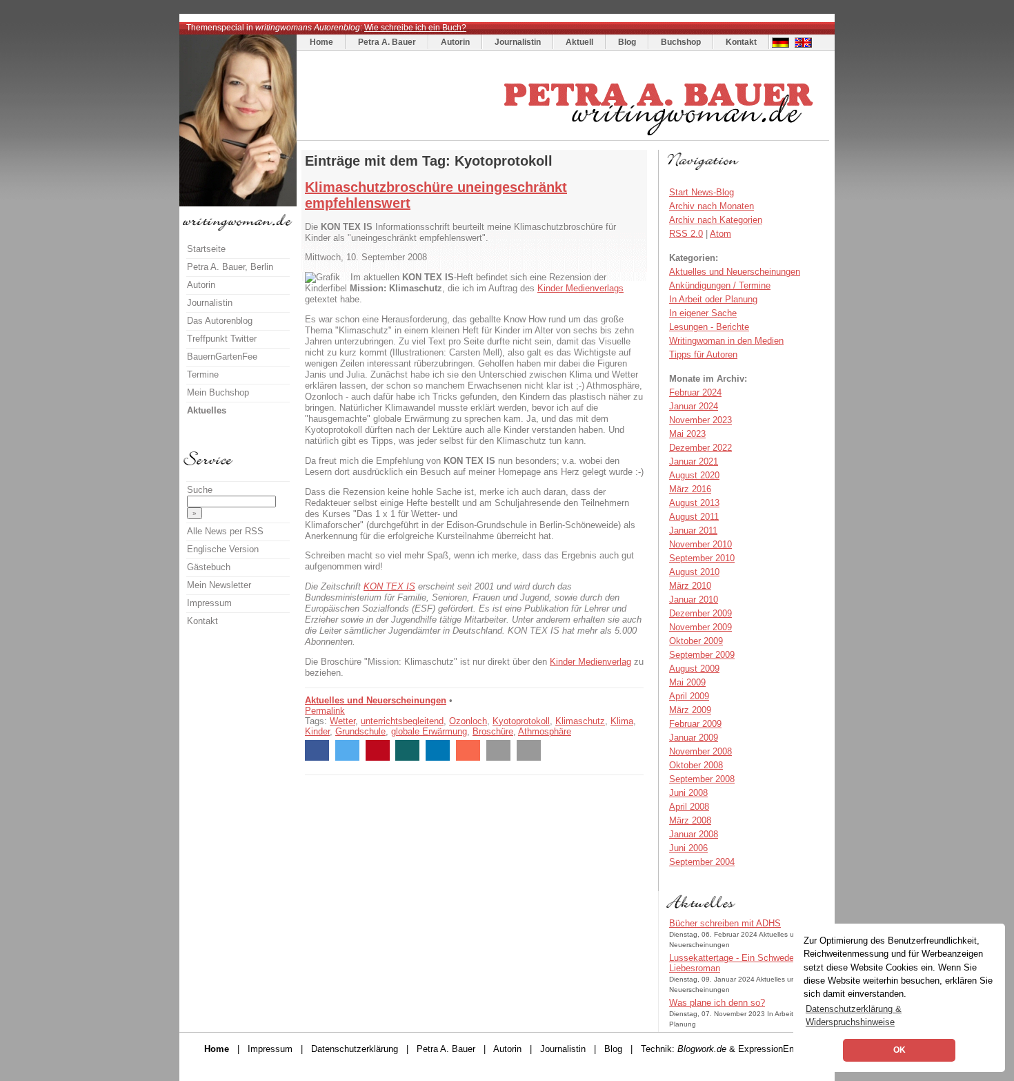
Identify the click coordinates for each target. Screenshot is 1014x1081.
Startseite (206, 249)
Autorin (455, 42)
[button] (317, 750)
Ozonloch (468, 721)
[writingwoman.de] (564, 137)
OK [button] (899, 1050)
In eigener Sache (703, 313)
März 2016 (690, 489)
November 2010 (700, 544)
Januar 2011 (693, 530)
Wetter (342, 721)
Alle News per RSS (225, 531)
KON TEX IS (389, 586)
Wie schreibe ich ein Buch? (415, 27)
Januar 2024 (693, 406)
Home (321, 42)
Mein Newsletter (219, 585)
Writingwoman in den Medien (726, 340)
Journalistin (518, 42)
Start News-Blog (701, 192)
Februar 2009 (695, 724)
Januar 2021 (693, 461)
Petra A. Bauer (387, 42)
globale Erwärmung (429, 731)
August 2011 (694, 517)
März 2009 (690, 710)
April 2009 (689, 696)
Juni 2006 (688, 848)
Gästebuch (208, 567)
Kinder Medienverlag (590, 661)
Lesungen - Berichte (709, 327)
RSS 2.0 (686, 233)
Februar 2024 (695, 392)
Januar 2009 (693, 737)
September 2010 (702, 558)
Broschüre (493, 731)
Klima (621, 721)
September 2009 (702, 655)
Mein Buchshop (218, 392)
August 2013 (694, 503)
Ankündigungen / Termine (720, 285)
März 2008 (690, 820)
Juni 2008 (688, 793)
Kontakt (741, 42)
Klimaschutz (580, 721)
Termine (203, 374)
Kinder (317, 731)
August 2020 (694, 475)
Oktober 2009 (696, 641)
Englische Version (223, 549)
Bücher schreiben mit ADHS (725, 923)
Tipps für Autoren (703, 354)
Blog (627, 42)
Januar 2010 (693, 599)
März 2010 (690, 586)
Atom (720, 233)
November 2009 (700, 627)
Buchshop (681, 42)
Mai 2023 (687, 434)
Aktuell (579, 42)
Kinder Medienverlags (580, 288)
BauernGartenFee (222, 356)
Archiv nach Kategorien (715, 220)
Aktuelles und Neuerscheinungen (375, 700)
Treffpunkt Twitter (222, 338)
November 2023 (700, 420)
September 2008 (702, 779)
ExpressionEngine (774, 1049)
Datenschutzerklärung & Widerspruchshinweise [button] (854, 1015)
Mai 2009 (687, 682)
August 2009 (694, 668)
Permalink (325, 710)
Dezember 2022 (700, 447)
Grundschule (360, 731)
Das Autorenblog (219, 320)
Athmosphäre (544, 731)
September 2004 (702, 862)
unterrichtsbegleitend (402, 721)
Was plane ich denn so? (717, 1002)
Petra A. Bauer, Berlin (230, 267)
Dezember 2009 (700, 613)
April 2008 (689, 806)
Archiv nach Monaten (711, 206)
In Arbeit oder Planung (713, 299)
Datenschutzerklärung (354, 1049)
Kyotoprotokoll (521, 721)
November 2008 (700, 751)
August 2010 (694, 572)
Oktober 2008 (696, 765)
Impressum (209, 603)
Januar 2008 (693, 834)
